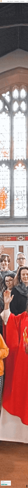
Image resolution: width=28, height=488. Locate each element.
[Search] (27, 1)
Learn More (4, 483)
